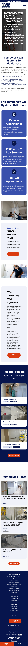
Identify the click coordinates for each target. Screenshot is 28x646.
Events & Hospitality (14, 580)
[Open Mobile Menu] (24, 6)
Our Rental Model (14, 598)
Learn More (13, 254)
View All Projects (14, 455)
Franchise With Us (14, 610)
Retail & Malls (14, 586)
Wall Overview (14, 600)
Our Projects (14, 606)
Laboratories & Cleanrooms (14, 582)
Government (14, 592)
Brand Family (14, 608)
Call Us (22, 644)
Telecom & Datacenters (14, 590)
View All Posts (14, 563)
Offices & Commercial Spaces (14, 584)
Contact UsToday (7, 643)
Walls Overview (14, 355)
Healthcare (14, 578)
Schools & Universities (14, 588)
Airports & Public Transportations (14, 576)
